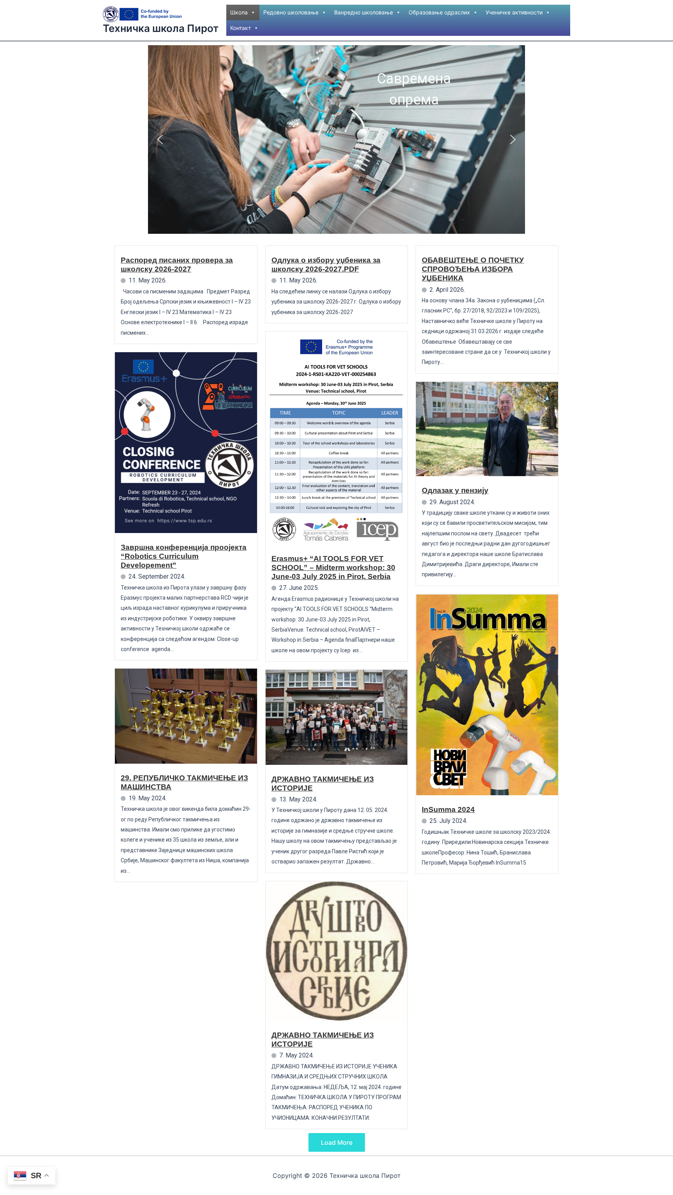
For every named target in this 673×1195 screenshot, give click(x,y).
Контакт (240, 28)
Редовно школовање (291, 12)
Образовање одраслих (439, 12)
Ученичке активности (514, 12)
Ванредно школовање (363, 12)
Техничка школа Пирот (160, 28)
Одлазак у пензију (455, 490)
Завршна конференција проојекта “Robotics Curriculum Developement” (184, 556)
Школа (239, 12)
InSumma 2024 (448, 809)
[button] (160, 139)
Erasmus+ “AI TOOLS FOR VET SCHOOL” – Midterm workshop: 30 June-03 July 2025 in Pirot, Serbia (333, 567)
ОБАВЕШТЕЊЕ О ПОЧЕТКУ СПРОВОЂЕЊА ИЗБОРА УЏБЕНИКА (473, 269)
